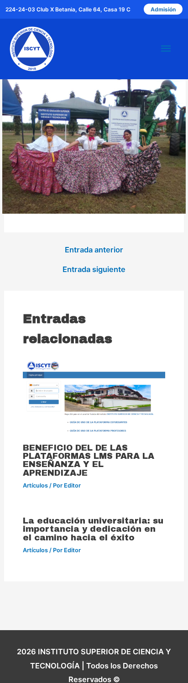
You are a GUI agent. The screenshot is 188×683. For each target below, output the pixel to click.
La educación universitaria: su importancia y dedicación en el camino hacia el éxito (93, 529)
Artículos (35, 485)
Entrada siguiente (94, 269)
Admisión (163, 9)
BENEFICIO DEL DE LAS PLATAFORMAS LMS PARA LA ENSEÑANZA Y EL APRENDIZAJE (88, 460)
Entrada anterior (94, 249)
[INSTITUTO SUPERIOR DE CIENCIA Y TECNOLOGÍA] (32, 49)
